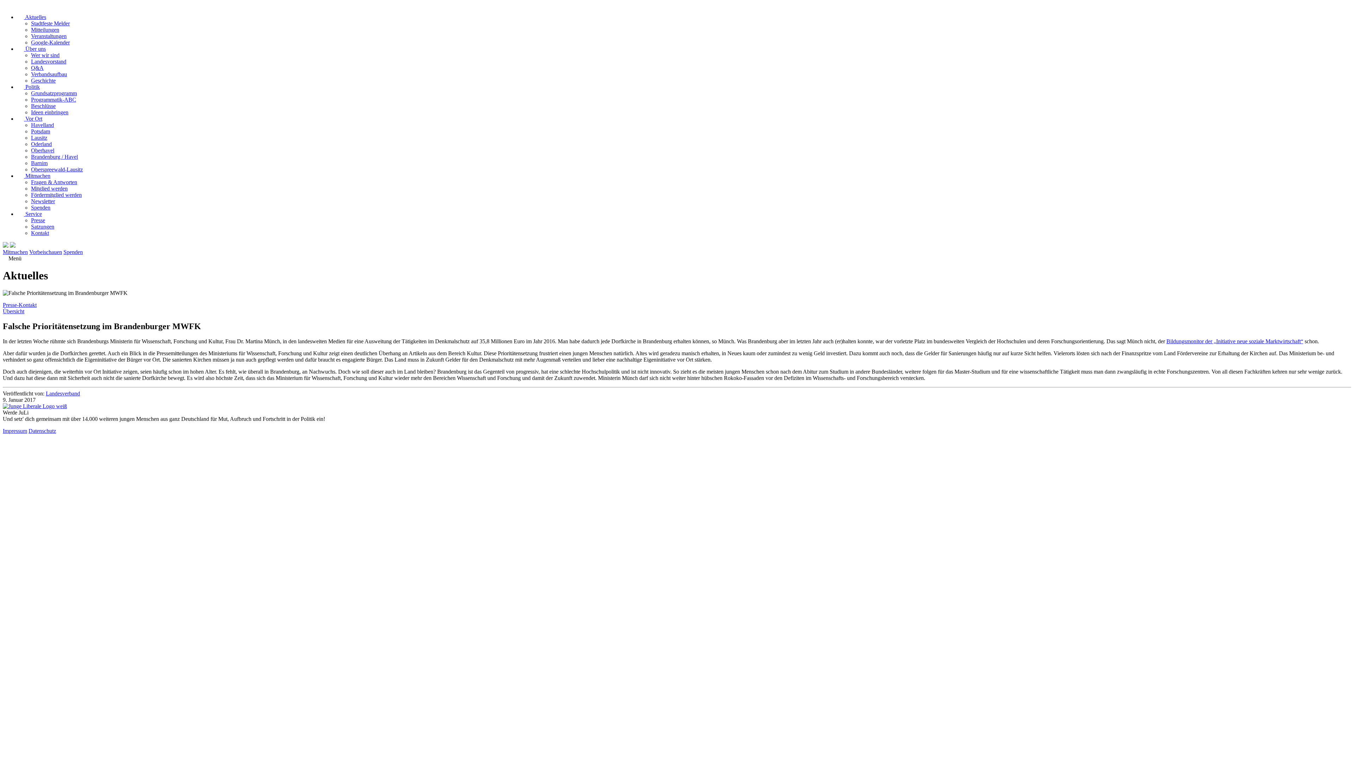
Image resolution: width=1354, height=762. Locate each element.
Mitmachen (37, 176)
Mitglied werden (49, 189)
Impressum (15, 431)
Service (33, 214)
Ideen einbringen (49, 112)
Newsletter (43, 201)
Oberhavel (42, 150)
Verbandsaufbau (49, 74)
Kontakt (40, 233)
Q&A (37, 68)
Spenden (40, 208)
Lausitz (39, 138)
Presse (38, 220)
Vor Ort (33, 119)
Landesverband (63, 394)
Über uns (35, 49)
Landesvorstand (48, 62)
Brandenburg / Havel (54, 157)
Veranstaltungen (49, 36)
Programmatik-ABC (53, 100)
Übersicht (13, 311)
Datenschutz (42, 431)
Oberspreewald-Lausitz (57, 170)
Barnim (39, 163)
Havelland (42, 125)
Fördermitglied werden (56, 195)
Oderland (41, 144)
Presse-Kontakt (20, 305)
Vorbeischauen (45, 252)
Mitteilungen (45, 30)
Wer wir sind (45, 55)
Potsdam (40, 131)
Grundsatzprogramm (54, 93)
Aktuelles (35, 17)
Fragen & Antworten (54, 182)
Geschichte (43, 81)
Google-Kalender (50, 43)
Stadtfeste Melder (50, 23)
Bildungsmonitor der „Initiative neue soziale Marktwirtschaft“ (1234, 341)
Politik (32, 87)
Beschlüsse (43, 106)
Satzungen (42, 227)
